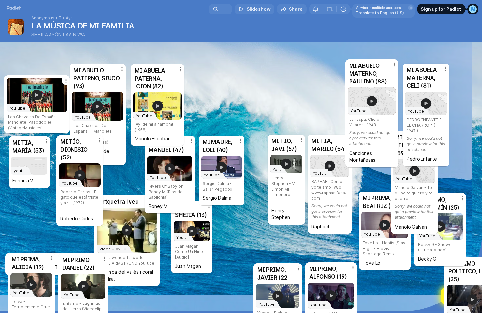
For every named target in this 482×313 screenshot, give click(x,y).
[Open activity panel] (315, 9)
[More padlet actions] (343, 9)
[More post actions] (180, 69)
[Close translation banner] (410, 7)
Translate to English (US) (380, 12)
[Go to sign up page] (473, 9)
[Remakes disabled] (329, 9)
